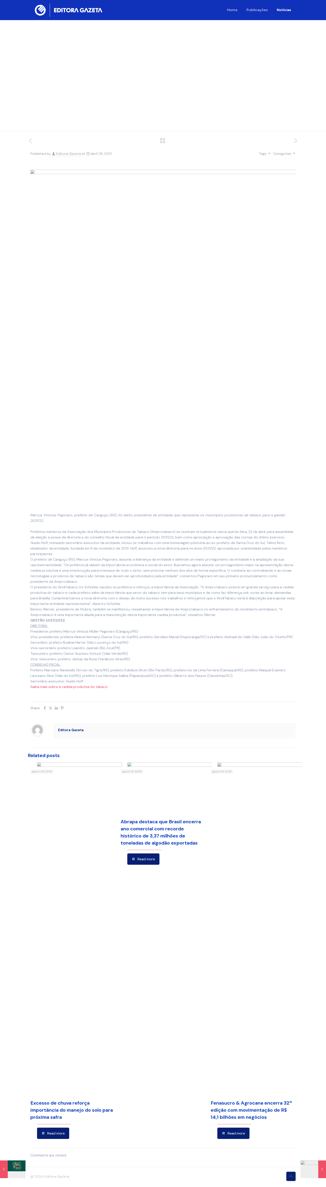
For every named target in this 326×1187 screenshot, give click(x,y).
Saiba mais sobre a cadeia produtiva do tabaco (69, 686)
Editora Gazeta (68, 153)
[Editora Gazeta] (68, 10)
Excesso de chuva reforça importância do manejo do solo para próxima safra (71, 1110)
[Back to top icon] (291, 1176)
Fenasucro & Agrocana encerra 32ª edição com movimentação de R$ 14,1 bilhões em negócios (251, 1110)
